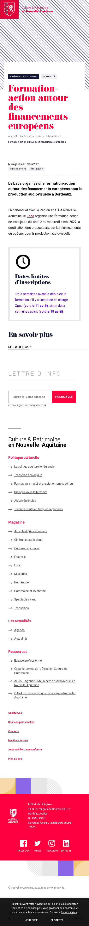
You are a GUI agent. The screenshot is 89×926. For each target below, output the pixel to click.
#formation (37, 168)
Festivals (20, 556)
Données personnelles (21, 722)
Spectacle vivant (25, 599)
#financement (18, 168)
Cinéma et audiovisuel (32, 136)
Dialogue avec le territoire (30, 492)
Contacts (13, 731)
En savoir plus (69, 912)
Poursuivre (64, 397)
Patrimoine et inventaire (30, 591)
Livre (17, 565)
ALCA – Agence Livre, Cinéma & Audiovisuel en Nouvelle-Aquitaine (44, 683)
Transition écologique (28, 475)
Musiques (20, 574)
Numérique (21, 582)
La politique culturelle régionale (34, 466)
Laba (30, 216)
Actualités (53, 136)
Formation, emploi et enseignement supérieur (44, 483)
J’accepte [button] (56, 920)
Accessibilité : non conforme (25, 749)
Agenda (19, 630)
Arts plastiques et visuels (30, 531)
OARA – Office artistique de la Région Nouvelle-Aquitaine (45, 695)
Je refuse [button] (31, 920)
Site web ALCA (18, 347)
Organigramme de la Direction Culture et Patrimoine (40, 671)
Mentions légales (18, 740)
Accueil (12, 136)
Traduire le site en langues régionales (38, 509)
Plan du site (15, 758)
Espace (28, 660)
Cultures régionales (27, 548)
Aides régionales (25, 500)
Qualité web (15, 713)
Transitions (21, 608)
